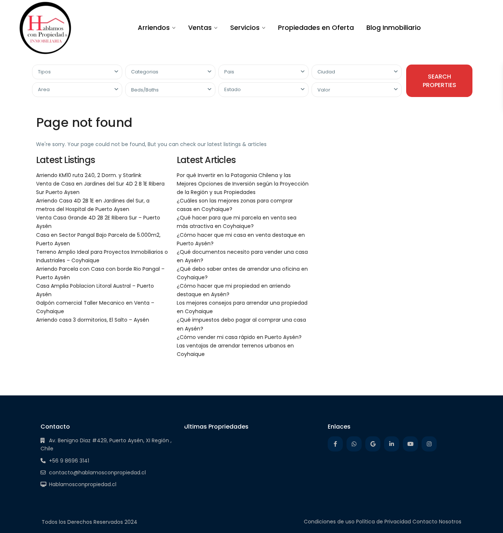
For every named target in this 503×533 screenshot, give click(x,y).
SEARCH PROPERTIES (439, 80)
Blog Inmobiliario (393, 27)
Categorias (144, 71)
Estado (232, 89)
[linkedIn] (391, 443)
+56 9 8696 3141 (69, 460)
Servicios (245, 27)
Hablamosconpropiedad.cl (82, 484)
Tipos (44, 71)
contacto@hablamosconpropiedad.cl (97, 472)
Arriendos (154, 27)
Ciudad (326, 71)
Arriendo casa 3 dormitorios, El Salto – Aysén (92, 319)
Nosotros (450, 521)
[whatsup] (354, 443)
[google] (372, 443)
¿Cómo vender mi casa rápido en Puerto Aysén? (239, 337)
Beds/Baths (145, 89)
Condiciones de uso (329, 521)
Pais (229, 71)
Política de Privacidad (383, 521)
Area (44, 89)
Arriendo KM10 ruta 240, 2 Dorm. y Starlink (88, 175)
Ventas (200, 27)
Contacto (424, 521)
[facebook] (335, 443)
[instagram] (429, 443)
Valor (323, 89)
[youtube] (410, 443)
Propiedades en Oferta (316, 27)
